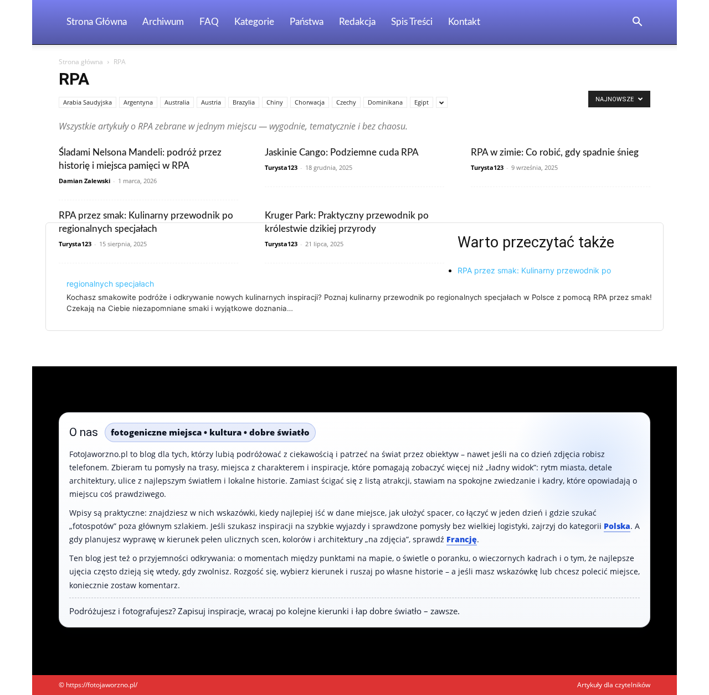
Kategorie (254, 22)
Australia (177, 102)
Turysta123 (281, 167)
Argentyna (138, 102)
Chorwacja (310, 102)
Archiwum (163, 22)
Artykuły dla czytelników (613, 684)
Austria (211, 102)
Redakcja (357, 22)
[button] (637, 23)
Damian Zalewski (84, 181)
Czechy (346, 102)
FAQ (209, 22)
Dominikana (385, 102)
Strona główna (81, 61)
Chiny (274, 102)
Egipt (421, 102)
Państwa (306, 22)
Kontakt (464, 22)
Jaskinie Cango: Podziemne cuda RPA (342, 152)
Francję (461, 539)
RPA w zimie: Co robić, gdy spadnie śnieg (555, 152)
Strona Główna (96, 22)
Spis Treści (412, 22)
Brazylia (244, 102)
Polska (617, 526)
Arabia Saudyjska (87, 102)
